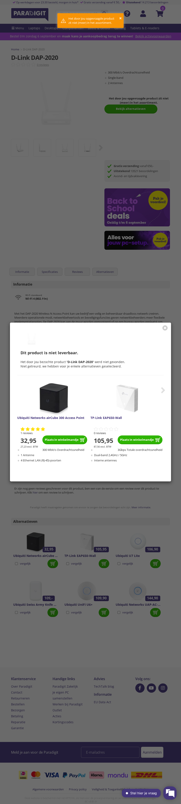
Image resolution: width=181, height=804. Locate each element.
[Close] (165, 327)
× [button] (120, 18)
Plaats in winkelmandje (62, 440)
